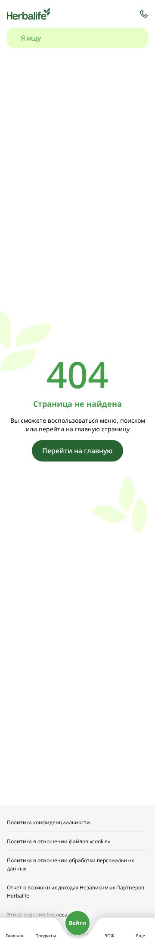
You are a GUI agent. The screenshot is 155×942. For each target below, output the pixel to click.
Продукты (45, 936)
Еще (140, 936)
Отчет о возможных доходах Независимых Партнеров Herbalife (75, 891)
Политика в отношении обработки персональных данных (70, 864)
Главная (14, 936)
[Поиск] (132, 38)
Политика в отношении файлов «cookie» (58, 841)
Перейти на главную (77, 450)
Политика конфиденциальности (48, 822)
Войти (77, 922)
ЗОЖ (110, 936)
